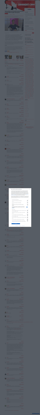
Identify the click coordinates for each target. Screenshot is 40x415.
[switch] (27, 200)
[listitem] (20, 199)
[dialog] (20, 207)
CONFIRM (16, 223)
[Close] (30, 189)
